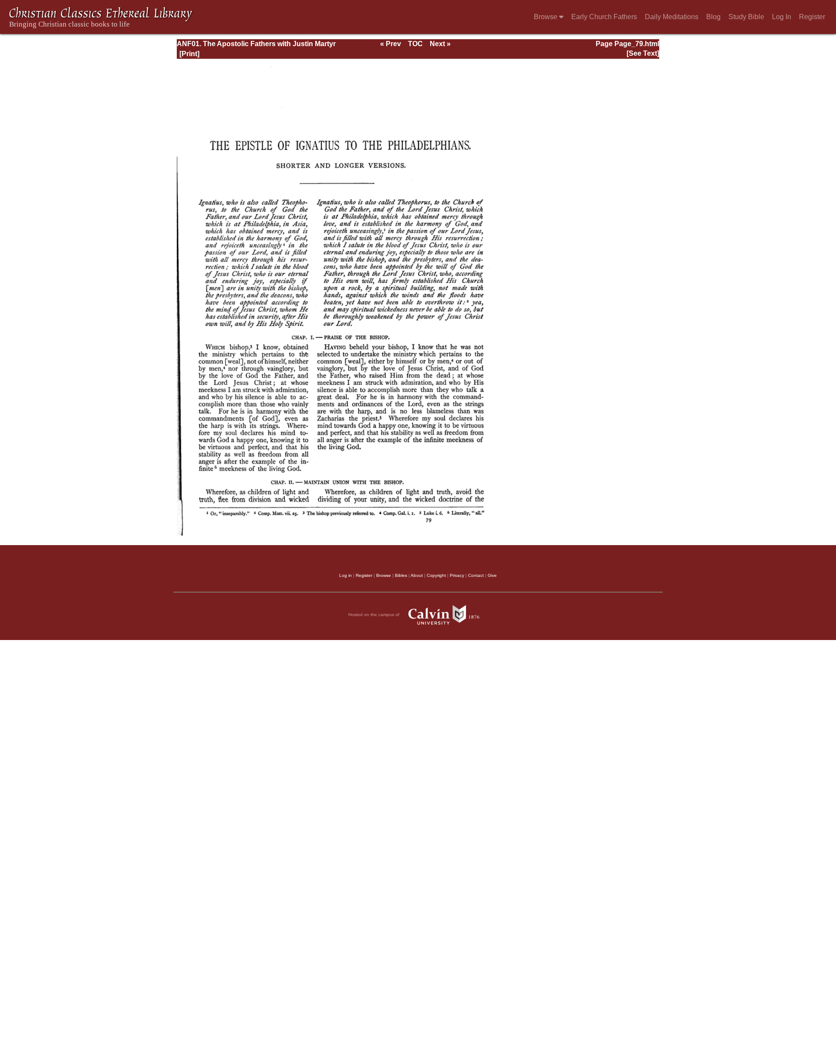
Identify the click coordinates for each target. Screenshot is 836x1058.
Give (492, 575)
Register (812, 16)
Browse (546, 16)
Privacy (457, 575)
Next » (440, 43)
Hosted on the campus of (374, 614)
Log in (345, 575)
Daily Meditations (671, 16)
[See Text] (643, 53)
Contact (476, 575)
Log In (781, 16)
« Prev (390, 43)
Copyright (436, 575)
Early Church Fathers (604, 16)
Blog (713, 16)
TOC (415, 43)
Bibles (401, 575)
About (417, 575)
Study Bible (746, 16)
